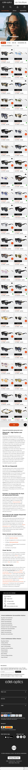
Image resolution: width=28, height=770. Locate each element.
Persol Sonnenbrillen (6, 621)
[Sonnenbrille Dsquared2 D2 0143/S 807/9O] (7, 349)
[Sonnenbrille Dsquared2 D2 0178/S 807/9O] (7, 286)
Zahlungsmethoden (14, 542)
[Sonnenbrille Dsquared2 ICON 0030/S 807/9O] (7, 240)
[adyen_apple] (16, 715)
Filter (4, 42)
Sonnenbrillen (5, 10)
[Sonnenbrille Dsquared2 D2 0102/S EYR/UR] (7, 271)
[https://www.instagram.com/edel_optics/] (21, 737)
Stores (16, 555)
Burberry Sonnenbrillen (7, 634)
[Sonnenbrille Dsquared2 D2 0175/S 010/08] (20, 131)
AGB (7, 761)
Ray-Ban (20, 578)
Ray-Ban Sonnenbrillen (7, 617)
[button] (7, 2)
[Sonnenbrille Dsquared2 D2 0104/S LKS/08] (7, 177)
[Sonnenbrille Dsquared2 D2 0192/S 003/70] (20, 380)
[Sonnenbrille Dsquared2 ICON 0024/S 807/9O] (20, 209)
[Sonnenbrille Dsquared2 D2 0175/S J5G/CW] (20, 255)
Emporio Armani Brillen (7, 648)
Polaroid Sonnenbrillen (7, 625)
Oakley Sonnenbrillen (6, 619)
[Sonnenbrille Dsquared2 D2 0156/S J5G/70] (7, 317)
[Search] (10, 7)
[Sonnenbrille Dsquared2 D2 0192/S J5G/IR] (20, 317)
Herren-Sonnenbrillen (18, 572)
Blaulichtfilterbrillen (14, 581)
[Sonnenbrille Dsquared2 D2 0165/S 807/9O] (7, 131)
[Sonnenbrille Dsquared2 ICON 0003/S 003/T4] (20, 271)
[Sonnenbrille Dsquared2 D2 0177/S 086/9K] (20, 162)
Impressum (19, 761)
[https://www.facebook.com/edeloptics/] (18, 737)
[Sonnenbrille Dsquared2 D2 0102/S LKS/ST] (20, 53)
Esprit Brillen (4, 657)
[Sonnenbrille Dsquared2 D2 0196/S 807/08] (20, 349)
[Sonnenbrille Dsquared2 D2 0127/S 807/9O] (20, 302)
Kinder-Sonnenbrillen (7, 573)
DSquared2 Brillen (17, 502)
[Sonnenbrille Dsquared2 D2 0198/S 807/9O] (7, 333)
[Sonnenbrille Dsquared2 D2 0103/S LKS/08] (7, 193)
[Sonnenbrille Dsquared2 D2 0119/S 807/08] (7, 115)
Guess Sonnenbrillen (6, 630)
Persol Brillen (4, 650)
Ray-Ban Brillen (5, 641)
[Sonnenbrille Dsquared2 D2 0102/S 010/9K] (20, 100)
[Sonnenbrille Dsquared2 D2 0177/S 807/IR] (7, 162)
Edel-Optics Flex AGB (14, 762)
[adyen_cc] (2, 715)
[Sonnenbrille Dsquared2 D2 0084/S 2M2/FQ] (7, 84)
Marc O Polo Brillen (6, 646)
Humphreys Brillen (6, 644)
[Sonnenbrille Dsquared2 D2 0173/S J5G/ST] (20, 193)
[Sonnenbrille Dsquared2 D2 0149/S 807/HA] (20, 177)
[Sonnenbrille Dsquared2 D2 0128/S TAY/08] (20, 84)
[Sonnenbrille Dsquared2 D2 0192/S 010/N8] (7, 380)
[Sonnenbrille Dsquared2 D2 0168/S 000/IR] (20, 333)
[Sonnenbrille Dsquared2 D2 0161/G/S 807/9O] (7, 395)
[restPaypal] (12, 715)
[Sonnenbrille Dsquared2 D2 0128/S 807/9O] (20, 240)
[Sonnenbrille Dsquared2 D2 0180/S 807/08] (20, 146)
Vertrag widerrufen (14, 758)
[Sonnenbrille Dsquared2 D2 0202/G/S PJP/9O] (20, 286)
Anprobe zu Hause (14, 538)
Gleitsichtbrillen (6, 581)
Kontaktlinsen (5, 583)
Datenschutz (12, 761)
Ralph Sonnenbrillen (6, 632)
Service (3, 698)
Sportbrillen (23, 10)
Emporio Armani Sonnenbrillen (9, 626)
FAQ (17, 561)
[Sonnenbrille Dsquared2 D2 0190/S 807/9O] (20, 395)
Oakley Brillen (4, 642)
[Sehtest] (3, 7)
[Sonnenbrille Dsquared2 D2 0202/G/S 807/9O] (7, 69)
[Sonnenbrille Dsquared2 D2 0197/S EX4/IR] (7, 255)
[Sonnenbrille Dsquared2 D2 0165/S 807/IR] (7, 302)
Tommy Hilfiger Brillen (6, 655)
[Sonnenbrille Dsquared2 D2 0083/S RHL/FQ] (20, 115)
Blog (9, 561)
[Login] (17, 7)
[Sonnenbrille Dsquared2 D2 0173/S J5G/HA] (7, 100)
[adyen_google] (20, 715)
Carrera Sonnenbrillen (6, 623)
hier (21, 675)
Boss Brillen (4, 653)
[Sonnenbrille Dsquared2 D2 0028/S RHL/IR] (7, 53)
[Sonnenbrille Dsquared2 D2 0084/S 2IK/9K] (20, 411)
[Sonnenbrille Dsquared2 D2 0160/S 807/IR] (20, 224)
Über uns (3, 692)
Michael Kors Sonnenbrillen (8, 628)
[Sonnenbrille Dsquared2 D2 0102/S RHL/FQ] (7, 146)
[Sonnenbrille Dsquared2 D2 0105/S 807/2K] (7, 209)
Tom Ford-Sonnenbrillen (8, 580)
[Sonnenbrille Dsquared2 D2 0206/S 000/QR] (7, 364)
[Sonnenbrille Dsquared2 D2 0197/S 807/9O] (20, 364)
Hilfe (2, 705)
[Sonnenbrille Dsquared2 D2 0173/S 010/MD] (7, 224)
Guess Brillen (4, 651)
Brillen (14, 10)
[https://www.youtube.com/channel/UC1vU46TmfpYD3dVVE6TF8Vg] (24, 737)
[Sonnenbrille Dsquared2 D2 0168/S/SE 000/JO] (7, 411)
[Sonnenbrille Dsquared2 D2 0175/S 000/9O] (20, 69)
